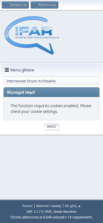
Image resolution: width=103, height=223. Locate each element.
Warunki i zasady (48, 206)
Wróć (51, 126)
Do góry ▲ (73, 206)
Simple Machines (65, 211)
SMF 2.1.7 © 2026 (39, 211)
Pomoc (27, 206)
